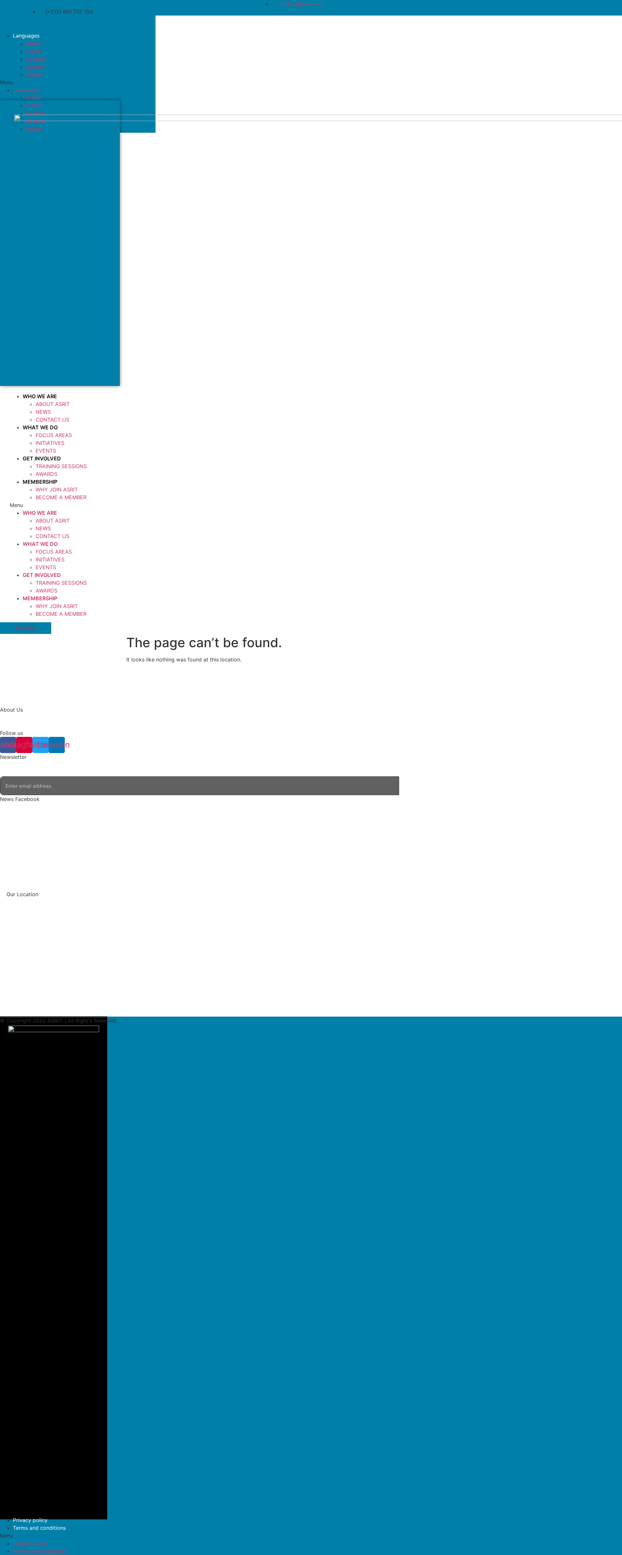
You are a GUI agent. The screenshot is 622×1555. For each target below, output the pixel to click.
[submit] (407, 785)
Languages (26, 35)
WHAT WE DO (40, 427)
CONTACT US (52, 419)
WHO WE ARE (40, 396)
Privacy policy (30, 1520)
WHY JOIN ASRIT (57, 489)
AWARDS (46, 474)
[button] (78, 82)
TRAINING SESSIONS (61, 466)
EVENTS (46, 450)
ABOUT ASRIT (53, 404)
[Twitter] (119, 23)
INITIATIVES (50, 443)
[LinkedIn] (137, 23)
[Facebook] (83, 23)
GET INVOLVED (42, 458)
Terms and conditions (39, 1528)
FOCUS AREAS (54, 435)
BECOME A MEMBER (61, 497)
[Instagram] (101, 23)
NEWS (43, 412)
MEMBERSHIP (40, 482)
